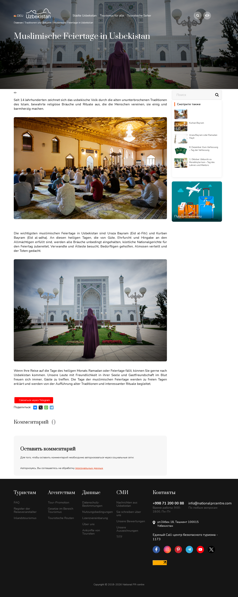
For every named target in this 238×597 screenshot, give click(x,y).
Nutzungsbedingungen (97, 511)
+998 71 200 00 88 (168, 503)
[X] (41, 407)
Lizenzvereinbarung (95, 518)
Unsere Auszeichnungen (127, 529)
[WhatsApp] (46, 407)
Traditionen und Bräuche (38, 22)
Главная (18, 22)
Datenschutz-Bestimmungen (92, 504)
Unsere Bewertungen (130, 521)
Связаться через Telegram (34, 400)
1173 (156, 539)
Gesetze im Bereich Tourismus (60, 510)
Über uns (88, 524)
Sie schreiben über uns (128, 513)
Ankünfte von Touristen (91, 532)
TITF (119, 536)
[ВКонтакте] (35, 407)
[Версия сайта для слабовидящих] (207, 15)
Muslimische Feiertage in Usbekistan (73, 22)
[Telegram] (52, 407)
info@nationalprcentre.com (210, 503)
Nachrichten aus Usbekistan (126, 504)
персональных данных (89, 468)
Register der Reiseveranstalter (25, 510)
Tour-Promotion (58, 502)
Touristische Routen (61, 518)
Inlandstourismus (25, 518)
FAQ (16, 502)
